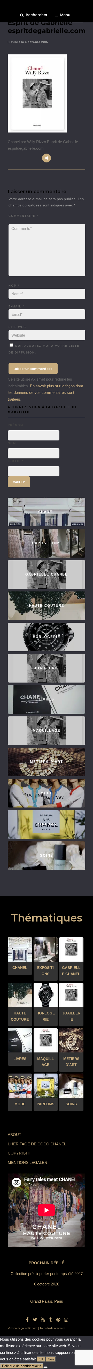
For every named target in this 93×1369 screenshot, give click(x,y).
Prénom (15, 425)
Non (51, 1359)
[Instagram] (66, 1319)
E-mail (16, 306)
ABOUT (14, 1134)
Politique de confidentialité (21, 1366)
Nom (14, 285)
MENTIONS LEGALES (27, 1162)
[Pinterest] (58, 1319)
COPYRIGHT (19, 1153)
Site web (17, 327)
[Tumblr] (50, 1319)
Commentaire (23, 215)
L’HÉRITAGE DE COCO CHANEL (37, 1144)
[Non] (45, 1367)
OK (41, 1359)
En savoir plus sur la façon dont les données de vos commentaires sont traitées (45, 392)
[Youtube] (43, 1319)
